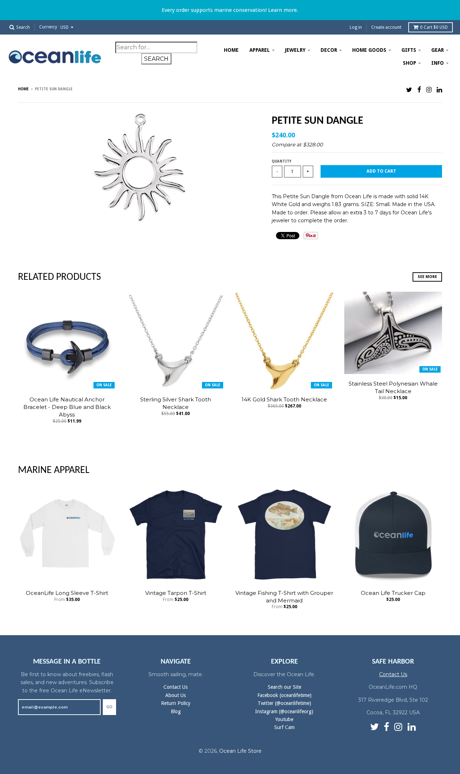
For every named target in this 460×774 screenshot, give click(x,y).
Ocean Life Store (240, 751)
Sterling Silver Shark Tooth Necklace (175, 403)
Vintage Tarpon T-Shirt (175, 592)
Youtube (284, 719)
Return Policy (175, 703)
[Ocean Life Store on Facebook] (419, 90)
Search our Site (284, 687)
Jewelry (295, 50)
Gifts (408, 50)
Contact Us (176, 687)
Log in (356, 27)
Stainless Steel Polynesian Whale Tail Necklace (393, 387)
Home (231, 50)
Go (109, 707)
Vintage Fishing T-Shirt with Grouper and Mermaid (284, 596)
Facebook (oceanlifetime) (284, 695)
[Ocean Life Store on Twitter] (409, 90)
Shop (409, 63)
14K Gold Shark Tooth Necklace (284, 399)
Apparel (259, 50)
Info (437, 63)
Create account (386, 27)
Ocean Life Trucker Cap (393, 592)
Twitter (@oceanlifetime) (284, 703)
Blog (176, 711)
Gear (437, 50)
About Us (175, 695)
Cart (434, 27)
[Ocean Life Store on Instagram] (429, 90)
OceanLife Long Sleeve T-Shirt (67, 592)
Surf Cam (284, 727)
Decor (329, 50)
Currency (48, 27)
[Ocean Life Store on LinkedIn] (439, 90)
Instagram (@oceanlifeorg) (284, 711)
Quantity (281, 161)
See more (427, 276)
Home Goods (369, 50)
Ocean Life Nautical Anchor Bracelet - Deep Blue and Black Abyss (67, 407)
